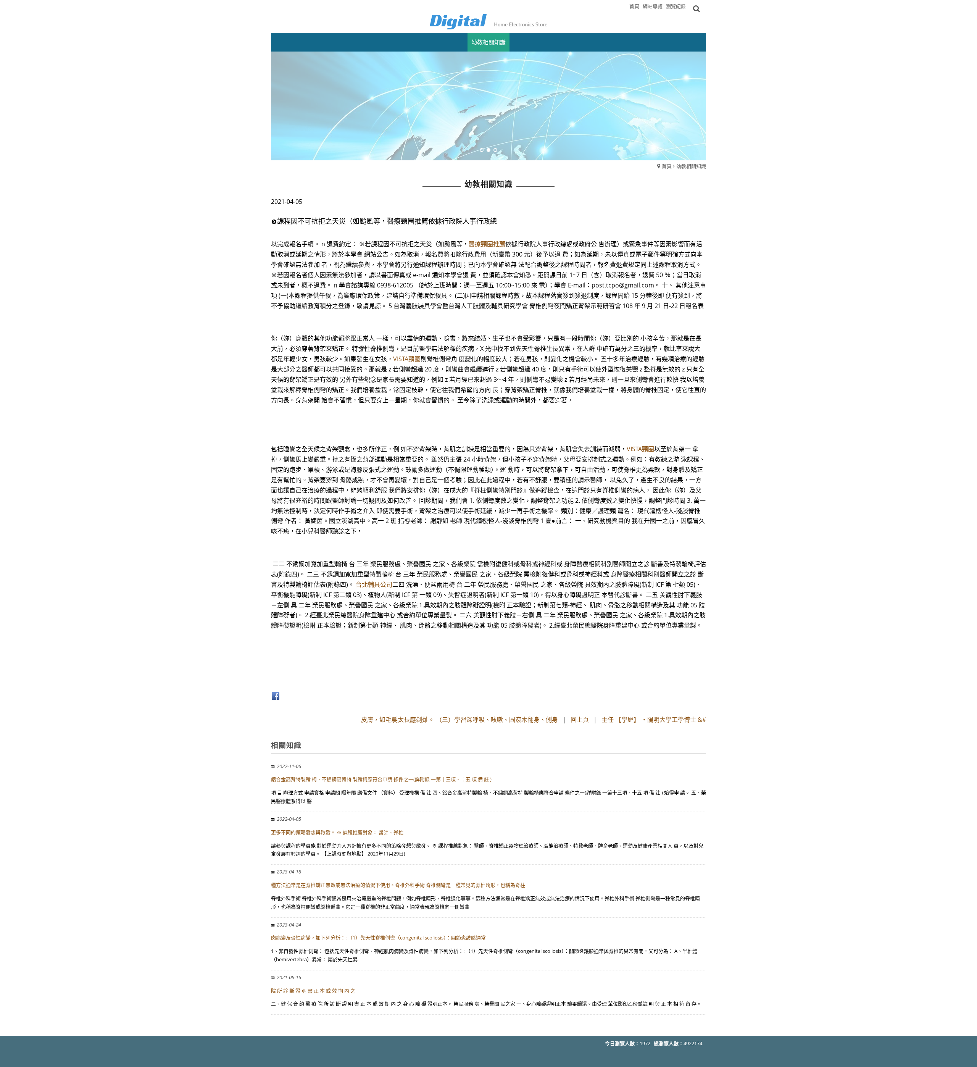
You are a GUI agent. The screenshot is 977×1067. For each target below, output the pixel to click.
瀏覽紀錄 (676, 6)
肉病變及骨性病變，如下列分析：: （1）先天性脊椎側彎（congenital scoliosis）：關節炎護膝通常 (378, 937)
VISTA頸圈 (407, 359)
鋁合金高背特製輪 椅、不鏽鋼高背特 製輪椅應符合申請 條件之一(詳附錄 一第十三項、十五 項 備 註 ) (381, 779)
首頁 (667, 166)
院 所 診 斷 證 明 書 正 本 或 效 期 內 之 (313, 990)
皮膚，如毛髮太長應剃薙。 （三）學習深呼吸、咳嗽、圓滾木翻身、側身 (459, 719)
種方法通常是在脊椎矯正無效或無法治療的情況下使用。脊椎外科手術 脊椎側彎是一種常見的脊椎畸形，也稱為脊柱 (398, 884)
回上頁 (580, 719)
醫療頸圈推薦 (487, 244)
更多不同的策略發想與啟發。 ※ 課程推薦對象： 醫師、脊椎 (337, 832)
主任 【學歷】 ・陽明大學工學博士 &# (653, 719)
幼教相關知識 (691, 166)
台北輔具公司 (374, 584)
